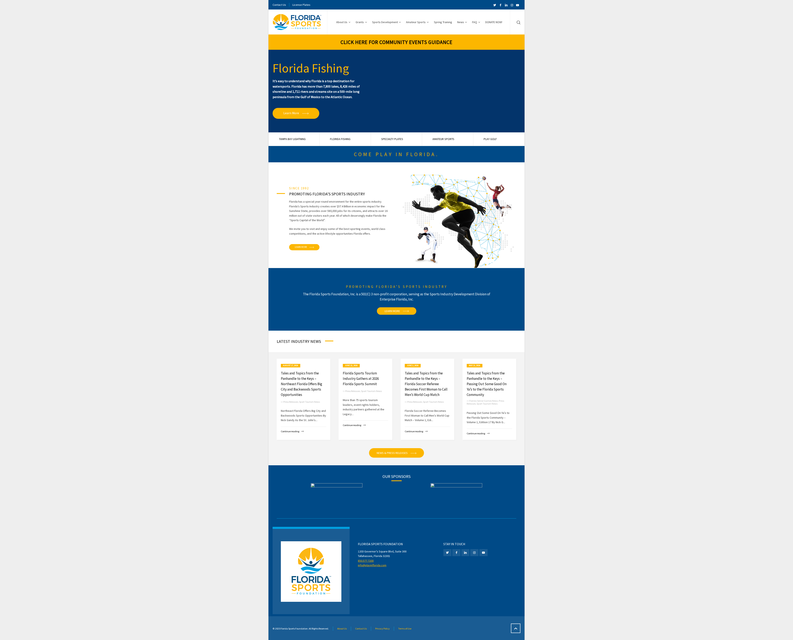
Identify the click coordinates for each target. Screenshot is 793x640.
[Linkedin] (506, 5)
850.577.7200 (366, 561)
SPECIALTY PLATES (392, 139)
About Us (342, 628)
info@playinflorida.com (372, 565)
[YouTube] (517, 5)
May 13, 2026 (474, 365)
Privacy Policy (382, 628)
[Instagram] (512, 5)
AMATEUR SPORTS (443, 139)
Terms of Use (404, 628)
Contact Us (279, 5)
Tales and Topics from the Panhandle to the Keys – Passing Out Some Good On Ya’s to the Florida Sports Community (487, 384)
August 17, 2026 (290, 365)
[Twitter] (495, 5)
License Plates (301, 5)
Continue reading (290, 431)
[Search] (517, 22)
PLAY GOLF (490, 139)
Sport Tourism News (309, 401)
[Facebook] (501, 5)
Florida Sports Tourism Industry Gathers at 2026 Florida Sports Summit (361, 378)
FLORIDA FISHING (340, 139)
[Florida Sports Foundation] (297, 22)
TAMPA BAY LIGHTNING (292, 139)
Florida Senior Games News (483, 400)
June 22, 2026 (351, 365)
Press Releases (290, 401)
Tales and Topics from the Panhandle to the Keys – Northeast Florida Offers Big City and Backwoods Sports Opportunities (301, 384)
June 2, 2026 (413, 365)
